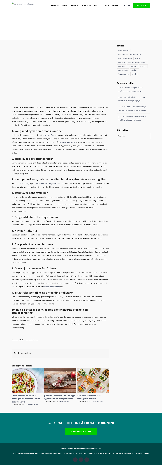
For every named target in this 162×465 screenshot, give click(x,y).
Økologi (135, 74)
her (25, 211)
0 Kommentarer (32, 405)
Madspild (121, 66)
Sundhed (134, 70)
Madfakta (121, 62)
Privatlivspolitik (104, 453)
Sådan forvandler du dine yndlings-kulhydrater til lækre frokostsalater (26, 398)
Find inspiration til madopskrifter (129, 54)
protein (63, 142)
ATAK (147, 453)
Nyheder (143, 66)
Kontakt (92, 453)
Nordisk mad (132, 66)
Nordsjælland (96, 448)
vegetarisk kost (42, 183)
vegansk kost (54, 183)
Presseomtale (123, 70)
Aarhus (87, 448)
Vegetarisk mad (123, 74)
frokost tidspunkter (51, 287)
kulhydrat (71, 142)
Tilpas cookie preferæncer (123, 453)
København (78, 448)
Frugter (138, 58)
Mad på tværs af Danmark (137, 62)
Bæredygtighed (123, 50)
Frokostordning (67, 448)
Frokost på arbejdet (31, 340)
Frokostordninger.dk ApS (27, 453)
